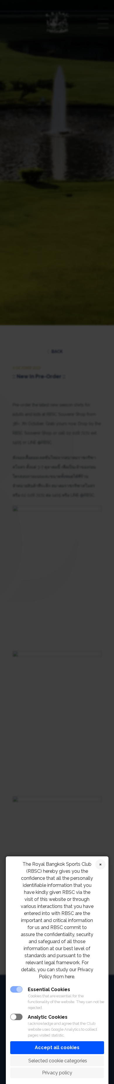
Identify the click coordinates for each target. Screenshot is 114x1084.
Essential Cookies (49, 989)
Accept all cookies (57, 1047)
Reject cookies (100, 864)
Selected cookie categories (57, 1060)
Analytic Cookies (48, 1017)
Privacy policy (57, 1073)
